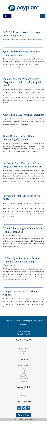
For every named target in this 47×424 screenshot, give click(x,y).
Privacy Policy (23, 381)
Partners (23, 393)
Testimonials (23, 351)
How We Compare (23, 348)
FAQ (23, 354)
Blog (23, 371)
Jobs (23, 373)
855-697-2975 (24, 334)
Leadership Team (23, 365)
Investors (23, 395)
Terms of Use (23, 378)
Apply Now (23, 414)
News (23, 368)
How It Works (23, 346)
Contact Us (23, 376)
